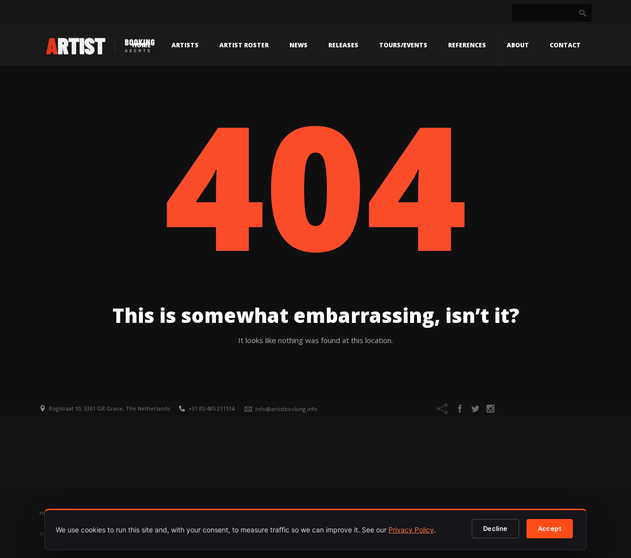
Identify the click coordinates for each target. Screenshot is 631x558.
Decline (495, 528)
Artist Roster (244, 45)
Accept (549, 528)
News (298, 45)
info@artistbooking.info (286, 409)
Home (141, 45)
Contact (565, 45)
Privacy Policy (411, 529)
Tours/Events (403, 45)
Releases (343, 45)
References (467, 45)
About (518, 45)
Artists (185, 45)
